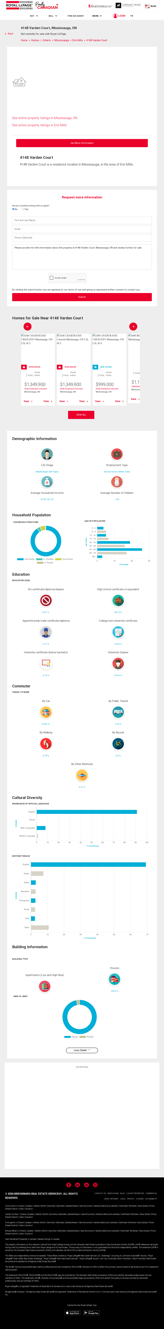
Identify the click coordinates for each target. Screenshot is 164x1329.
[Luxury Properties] (128, 6)
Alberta (36, 1206)
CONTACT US (100, 1193)
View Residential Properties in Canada (20, 1239)
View (46, 401)
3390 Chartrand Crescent (107, 389)
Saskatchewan (72, 1206)
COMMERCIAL (151, 1193)
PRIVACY (131, 1199)
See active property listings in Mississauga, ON (44, 118)
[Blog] (151, 6)
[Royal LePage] (32, 6)
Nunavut (29, 1209)
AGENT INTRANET (111, 1199)
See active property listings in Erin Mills (39, 125)
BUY (32, 16)
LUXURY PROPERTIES (135, 1193)
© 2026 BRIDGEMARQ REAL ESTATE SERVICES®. (34, 1193)
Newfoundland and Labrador (106, 1206)
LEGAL (123, 1199)
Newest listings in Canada (48, 1239)
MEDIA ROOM (113, 1193)
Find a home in (11, 1206)
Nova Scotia (143, 1206)
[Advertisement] (82, 1118)
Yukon (21, 1209)
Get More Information (82, 143)
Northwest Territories (127, 1206)
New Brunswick (86, 1206)
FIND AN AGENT (76, 16)
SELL (51, 16)
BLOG (122, 1193)
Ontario (21, 1206)
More (95, 16)
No (15, 209)
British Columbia (48, 1206)
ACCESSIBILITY (151, 1199)
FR (131, 16)
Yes (26, 209)
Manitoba (61, 1206)
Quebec (29, 1206)
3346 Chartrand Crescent (35, 389)
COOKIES (140, 1199)
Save (26, 401)
